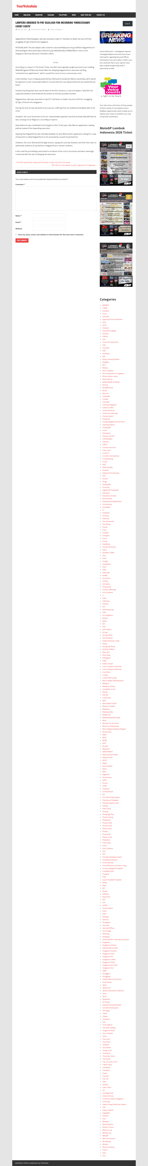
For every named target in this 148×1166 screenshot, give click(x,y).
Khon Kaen (106, 655)
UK (103, 1090)
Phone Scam (107, 828)
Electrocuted (107, 498)
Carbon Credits (108, 407)
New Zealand (107, 766)
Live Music (106, 672)
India (104, 598)
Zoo (103, 1156)
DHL (104, 476)
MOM (104, 740)
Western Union (108, 1127)
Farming (105, 516)
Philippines (63, 15)
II (102, 595)
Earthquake (106, 484)
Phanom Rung (107, 817)
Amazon (105, 334)
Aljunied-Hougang (109, 331)
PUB (104, 877)
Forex (104, 538)
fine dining (106, 524)
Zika (104, 1153)
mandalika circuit (108, 689)
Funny (104, 541)
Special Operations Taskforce (113, 990)
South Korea (107, 982)
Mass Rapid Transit (109, 703)
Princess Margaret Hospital (112, 868)
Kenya (104, 644)
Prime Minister (108, 863)
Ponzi (104, 846)
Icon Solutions (107, 592)
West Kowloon (107, 1124)
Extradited (106, 507)
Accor (104, 314)
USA (104, 1107)
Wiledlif (105, 1136)
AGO (104, 322)
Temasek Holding (108, 1028)
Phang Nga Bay (108, 814)
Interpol (105, 604)
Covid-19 (105, 453)
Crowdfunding (107, 459)
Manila (105, 692)
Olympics (106, 789)
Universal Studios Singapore (112, 1099)
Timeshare (106, 1053)
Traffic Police (107, 1064)
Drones (105, 479)
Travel (104, 1073)
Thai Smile (106, 1042)
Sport (104, 993)
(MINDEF (105, 305)
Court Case (106, 450)
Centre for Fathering (109, 413)
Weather (105, 1121)
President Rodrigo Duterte (112, 857)
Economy (105, 487)
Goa (104, 555)
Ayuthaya (106, 353)
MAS (104, 700)
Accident (105, 311)
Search (127, 24)
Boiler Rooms (107, 379)
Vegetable (106, 1113)
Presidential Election (110, 860)
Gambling (106, 544)
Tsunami (105, 1076)
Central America (108, 410)
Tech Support (107, 1025)
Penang (105, 811)
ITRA (104, 612)
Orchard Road (107, 791)
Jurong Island (107, 635)
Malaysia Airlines (108, 686)
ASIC (104, 345)
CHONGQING (107, 439)
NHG (104, 772)
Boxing (105, 385)
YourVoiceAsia (27, 6)
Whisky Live (106, 1133)
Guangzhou (106, 564)
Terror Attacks (107, 1033)
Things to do (107, 1050)
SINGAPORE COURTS (110, 948)
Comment (20, 184)
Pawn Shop (106, 808)
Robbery (105, 894)
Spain (104, 985)
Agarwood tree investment (112, 319)
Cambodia (106, 396)
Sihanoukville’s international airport (115, 939)
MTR (104, 743)
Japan (104, 621)
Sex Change (106, 931)
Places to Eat (107, 837)
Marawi (105, 695)
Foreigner (106, 535)
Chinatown (106, 433)
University (106, 1101)
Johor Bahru (106, 629)
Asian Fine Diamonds (110, 342)
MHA (104, 720)
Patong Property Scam (110, 803)
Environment (107, 504)
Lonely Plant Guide (109, 678)
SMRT (104, 971)
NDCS (104, 760)
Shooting (105, 934)
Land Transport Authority (111, 666)
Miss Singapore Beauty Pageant (114, 729)
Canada (105, 399)
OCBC (104, 786)
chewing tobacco (108, 425)
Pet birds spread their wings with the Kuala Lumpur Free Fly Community (43, 162)
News (74, 15)
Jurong (104, 632)
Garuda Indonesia (109, 547)
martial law (106, 698)
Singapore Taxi (107, 968)
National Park (107, 757)
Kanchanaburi (107, 638)
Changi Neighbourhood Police (113, 422)
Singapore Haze (108, 954)
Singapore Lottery (109, 959)
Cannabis (105, 402)
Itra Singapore (107, 615)
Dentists (105, 470)
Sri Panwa (106, 1002)
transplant (106, 1067)
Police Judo (106, 843)
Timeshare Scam (108, 1056)
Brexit (104, 390)
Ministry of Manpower (110, 726)
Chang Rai (106, 419)
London (105, 675)
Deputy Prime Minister (110, 473)
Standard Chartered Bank (111, 1005)
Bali (103, 356)
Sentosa (105, 919)
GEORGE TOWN (108, 553)
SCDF (104, 914)
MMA (104, 735)
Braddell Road (107, 387)
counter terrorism (109, 447)
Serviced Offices (108, 928)
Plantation (106, 840)
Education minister (109, 496)
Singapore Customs (109, 951)
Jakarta (105, 618)
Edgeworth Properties (110, 490)
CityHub (105, 442)
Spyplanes (106, 999)
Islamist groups (108, 609)
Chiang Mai (106, 427)
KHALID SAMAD (108, 649)
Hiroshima (106, 578)
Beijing (105, 368)
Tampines (106, 1019)
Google (105, 561)
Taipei (104, 1013)
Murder (105, 746)
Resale (104, 891)
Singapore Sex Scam (109, 965)
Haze (104, 567)
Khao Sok (105, 652)
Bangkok (105, 362)
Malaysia (27, 15)
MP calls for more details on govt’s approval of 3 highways (73, 165)
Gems (104, 550)
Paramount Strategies (110, 800)
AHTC (104, 325)
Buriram (105, 393)
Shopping (106, 937)
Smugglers (106, 973)
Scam (104, 911)
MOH (104, 737)
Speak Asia (106, 988)
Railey (104, 882)
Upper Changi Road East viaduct (114, 1104)
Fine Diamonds (108, 521)
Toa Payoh (106, 1059)
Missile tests (107, 732)
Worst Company (108, 1147)
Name (18, 216)
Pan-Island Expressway (111, 797)
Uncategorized (107, 1093)
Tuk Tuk (105, 1079)
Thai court (106, 1039)
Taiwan (105, 1016)
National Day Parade (110, 754)
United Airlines (108, 1096)
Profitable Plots (108, 871)
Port (104, 851)
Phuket (105, 831)
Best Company (107, 370)
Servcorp (105, 925)
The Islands (106, 1047)
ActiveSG (105, 316)
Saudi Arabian (107, 908)
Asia (104, 339)
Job (103, 624)
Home (17, 15)
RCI (103, 888)
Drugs (104, 481)
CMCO (104, 444)
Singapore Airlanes (109, 945)
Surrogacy (106, 1010)
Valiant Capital (107, 1110)
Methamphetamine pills (111, 717)
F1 (103, 510)
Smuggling (106, 976)
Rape (104, 885)
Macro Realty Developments (113, 680)
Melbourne (106, 715)
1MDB (104, 308)
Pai (103, 794)
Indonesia (106, 601)
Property (105, 874)
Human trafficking (109, 589)
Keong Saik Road (108, 646)
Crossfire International (110, 456)
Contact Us (101, 15)
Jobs (104, 626)
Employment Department (111, 501)
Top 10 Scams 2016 (109, 1062)
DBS (104, 464)
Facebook (106, 513)
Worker (105, 1144)
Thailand (50, 15)
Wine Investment (108, 1138)
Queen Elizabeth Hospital (111, 880)
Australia (105, 348)
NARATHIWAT (107, 752)
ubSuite (105, 1084)
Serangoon (106, 922)
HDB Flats (106, 572)
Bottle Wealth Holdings (111, 382)
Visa (104, 1119)
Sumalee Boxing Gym (110, 1008)
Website (18, 229)
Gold (104, 558)
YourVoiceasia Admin (38, 29)
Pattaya (105, 806)
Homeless (106, 584)
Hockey (105, 581)
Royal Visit (106, 897)
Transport (106, 1070)
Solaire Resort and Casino (111, 979)
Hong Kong (106, 587)
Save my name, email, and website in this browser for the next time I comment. (51, 235)
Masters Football (108, 706)
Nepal (104, 763)
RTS (103, 899)
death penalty (107, 467)
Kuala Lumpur (107, 663)
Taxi (104, 1022)
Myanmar (106, 749)
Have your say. (86, 15)
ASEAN (105, 336)
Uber (104, 1082)
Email (18, 222)
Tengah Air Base (108, 1030)
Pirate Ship (106, 834)
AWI (104, 351)
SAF (103, 902)
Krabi (104, 661)
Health (104, 575)
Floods (104, 527)
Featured (105, 518)
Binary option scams (110, 376)
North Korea (107, 777)
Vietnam (105, 1116)
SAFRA (104, 905)
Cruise (104, 462)
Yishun (104, 1150)
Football (105, 533)
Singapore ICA (107, 956)
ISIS (103, 607)
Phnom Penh (107, 823)
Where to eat (107, 1130)
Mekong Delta (107, 712)
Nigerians (106, 774)
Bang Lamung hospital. (111, 359)
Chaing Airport (107, 416)
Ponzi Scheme (107, 848)
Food (104, 530)
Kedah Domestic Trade (110, 641)
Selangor (105, 917)
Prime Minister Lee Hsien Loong (114, 865)
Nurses (105, 783)
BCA (104, 365)
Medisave (106, 709)
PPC (103, 854)
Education (106, 493)
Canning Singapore (109, 405)
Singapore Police (108, 962)
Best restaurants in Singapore (113, 373)
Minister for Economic (110, 723)
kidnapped (106, 658)
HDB (104, 570)
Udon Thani (106, 1087)
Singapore (39, 15)
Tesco (104, 1036)
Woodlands (106, 1141)
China (104, 430)
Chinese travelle (108, 436)
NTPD (104, 780)
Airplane (105, 328)
